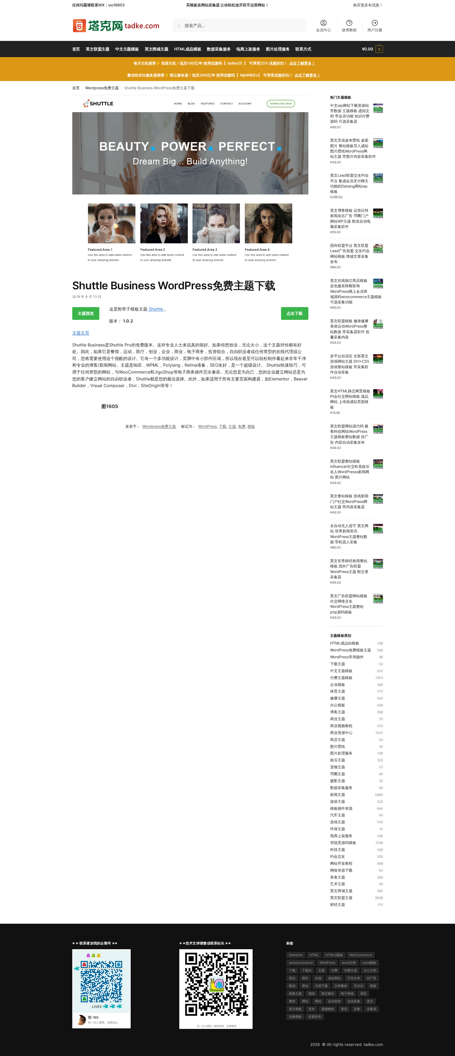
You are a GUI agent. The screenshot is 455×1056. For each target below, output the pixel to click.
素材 (292, 1001)
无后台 (358, 986)
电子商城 (347, 993)
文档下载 (321, 986)
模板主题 (295, 993)
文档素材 (340, 986)
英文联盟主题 (341, 897)
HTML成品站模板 (344, 643)
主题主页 (80, 333)
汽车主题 (337, 815)
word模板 (369, 963)
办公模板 (337, 705)
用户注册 (374, 30)
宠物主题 (337, 767)
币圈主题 (337, 773)
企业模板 (337, 684)
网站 (305, 1001)
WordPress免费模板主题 (350, 650)
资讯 (344, 1009)
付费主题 (350, 970)
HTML (314, 955)
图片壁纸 (337, 746)
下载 (222, 426)
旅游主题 (337, 801)
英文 (370, 1001)
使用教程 (349, 30)
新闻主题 (337, 794)
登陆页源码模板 (343, 842)
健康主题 (337, 698)
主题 (232, 426)
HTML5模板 (334, 955)
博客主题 (337, 712)
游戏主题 (337, 822)
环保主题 (337, 828)
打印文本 (353, 978)
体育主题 (337, 691)
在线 (318, 978)
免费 (241, 426)
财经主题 (337, 904)
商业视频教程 (341, 725)
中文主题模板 (341, 670)
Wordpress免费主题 (102, 88)
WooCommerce (361, 955)
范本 (311, 1009)
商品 (292, 978)
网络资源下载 (341, 870)
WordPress (207, 426)
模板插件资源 (341, 808)
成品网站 (334, 978)
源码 (311, 993)
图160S (109, 406)
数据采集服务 (341, 787)
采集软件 (314, 1017)
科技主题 (337, 849)
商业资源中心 (341, 732)
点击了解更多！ (302, 63)
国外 (305, 978)
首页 (76, 88)
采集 (357, 1009)
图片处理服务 (341, 753)
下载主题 (337, 663)
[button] (372, 49)
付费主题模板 (341, 677)
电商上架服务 (341, 835)
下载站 (307, 970)
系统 (363, 993)
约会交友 (337, 856)
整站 (305, 986)
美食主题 (337, 877)
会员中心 (323, 30)
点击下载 (295, 313)
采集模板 (295, 1017)
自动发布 (334, 1001)
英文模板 (295, 1009)
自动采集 (353, 1001)
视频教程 (327, 1009)
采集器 (371, 1009)
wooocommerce (301, 963)
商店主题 (337, 739)
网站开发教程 (341, 863)
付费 (334, 970)
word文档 (349, 963)
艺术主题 (337, 883)
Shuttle (155, 309)
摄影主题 (337, 780)
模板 (251, 426)
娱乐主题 (337, 760)
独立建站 (327, 993)
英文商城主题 (341, 890)
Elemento (296, 955)
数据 (292, 986)
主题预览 (86, 313)
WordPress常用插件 (347, 657)
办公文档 (370, 970)
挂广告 (371, 978)
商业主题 (337, 718)
